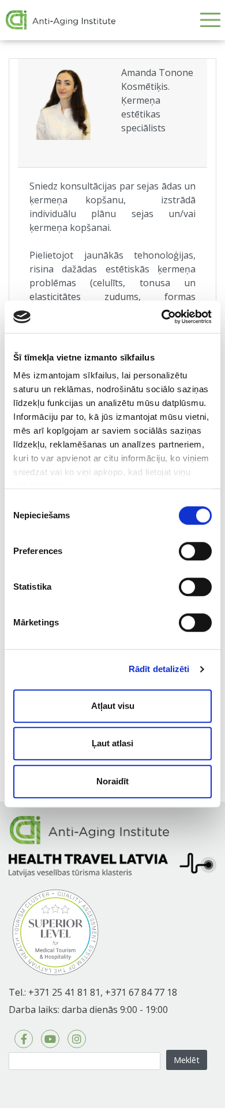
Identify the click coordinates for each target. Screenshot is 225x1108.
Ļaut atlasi (112, 743)
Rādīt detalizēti (159, 669)
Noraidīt (112, 781)
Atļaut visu (112, 706)
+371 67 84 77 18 (141, 992)
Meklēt (187, 1059)
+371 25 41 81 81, (65, 992)
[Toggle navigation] (210, 20)
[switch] (195, 551)
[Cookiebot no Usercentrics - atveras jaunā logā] (162, 316)
